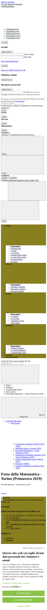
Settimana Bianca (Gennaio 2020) (28, 448)
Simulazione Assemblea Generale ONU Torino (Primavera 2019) (30, 456)
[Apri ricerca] (27, 191)
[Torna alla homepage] (23, 180)
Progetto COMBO (22, 464)
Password (27, 57)
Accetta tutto (24, 593)
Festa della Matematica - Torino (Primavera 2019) (27, 452)
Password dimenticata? (9, 61)
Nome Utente (29, 54)
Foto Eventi (10, 392)
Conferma (13, 178)
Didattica (9, 387)
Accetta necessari (23, 600)
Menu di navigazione (32, 416)
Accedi (4, 42)
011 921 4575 (14, 518)
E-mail (26, 92)
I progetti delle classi (13, 389)
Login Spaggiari (19, 101)
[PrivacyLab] (15, 587)
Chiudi (4, 117)
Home (8, 385)
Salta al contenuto (7, 2)
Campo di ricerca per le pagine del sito (15, 361)
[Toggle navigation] (20, 210)
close (4, 221)
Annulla (4, 178)
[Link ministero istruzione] (11, 4)
